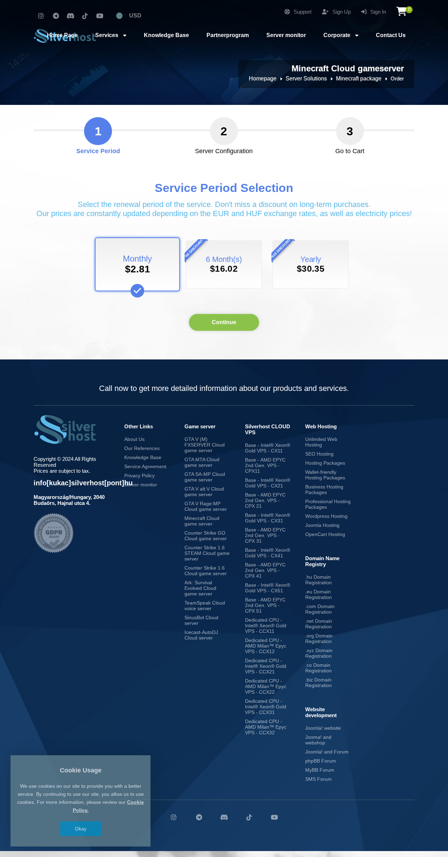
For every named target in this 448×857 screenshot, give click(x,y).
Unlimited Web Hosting (321, 442)
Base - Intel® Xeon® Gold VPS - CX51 (267, 587)
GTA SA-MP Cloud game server (204, 477)
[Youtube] (99, 16)
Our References (142, 448)
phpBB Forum (320, 761)
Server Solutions (306, 78)
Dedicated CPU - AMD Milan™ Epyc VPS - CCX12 (265, 645)
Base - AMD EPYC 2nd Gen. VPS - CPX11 (265, 465)
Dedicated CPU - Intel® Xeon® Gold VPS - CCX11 (265, 625)
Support (302, 12)
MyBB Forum (319, 770)
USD (135, 16)
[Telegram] (55, 16)
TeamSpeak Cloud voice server (204, 605)
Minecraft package (359, 78)
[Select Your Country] (119, 16)
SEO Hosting (319, 454)
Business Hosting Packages (324, 489)
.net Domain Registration (318, 623)
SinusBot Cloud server (201, 620)
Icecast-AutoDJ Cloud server (201, 635)
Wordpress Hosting (326, 516)
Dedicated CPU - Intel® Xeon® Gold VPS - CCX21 (265, 666)
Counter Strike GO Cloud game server (205, 535)
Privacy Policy (139, 475)
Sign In (377, 12)
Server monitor (140, 484)
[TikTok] (85, 16)
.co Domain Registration (318, 667)
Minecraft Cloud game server (201, 521)
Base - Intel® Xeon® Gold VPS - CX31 (267, 517)
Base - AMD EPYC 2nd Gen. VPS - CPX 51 (265, 605)
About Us (134, 439)
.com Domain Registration (320, 609)
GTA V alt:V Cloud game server (204, 491)
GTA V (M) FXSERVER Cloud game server (204, 444)
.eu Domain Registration (318, 594)
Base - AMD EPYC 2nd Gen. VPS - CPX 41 (265, 570)
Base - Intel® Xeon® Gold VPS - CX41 (267, 552)
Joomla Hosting (322, 525)
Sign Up (341, 12)
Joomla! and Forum (327, 752)
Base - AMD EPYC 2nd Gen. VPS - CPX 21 (265, 500)
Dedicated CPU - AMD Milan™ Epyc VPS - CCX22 (265, 686)
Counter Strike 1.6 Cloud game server (205, 570)
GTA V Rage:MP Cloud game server (205, 506)
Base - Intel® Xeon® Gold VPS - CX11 (267, 448)
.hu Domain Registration (318, 579)
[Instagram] (41, 16)
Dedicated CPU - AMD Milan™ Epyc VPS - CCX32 (265, 727)
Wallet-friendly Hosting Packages (325, 474)
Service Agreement (145, 466)
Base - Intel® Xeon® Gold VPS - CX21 (267, 482)
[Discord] (70, 16)
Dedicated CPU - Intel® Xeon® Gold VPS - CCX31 (265, 706)
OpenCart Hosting (325, 534)
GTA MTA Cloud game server (201, 462)
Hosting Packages (325, 463)
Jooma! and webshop (318, 739)
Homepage (262, 78)
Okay (80, 828)
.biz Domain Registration (318, 682)
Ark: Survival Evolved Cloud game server (200, 588)
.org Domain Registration (318, 638)
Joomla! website (323, 728)
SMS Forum (318, 779)
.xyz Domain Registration (318, 653)
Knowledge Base (142, 457)
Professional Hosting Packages (328, 504)
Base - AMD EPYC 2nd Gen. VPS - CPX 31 (265, 535)
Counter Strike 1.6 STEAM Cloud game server (207, 553)
